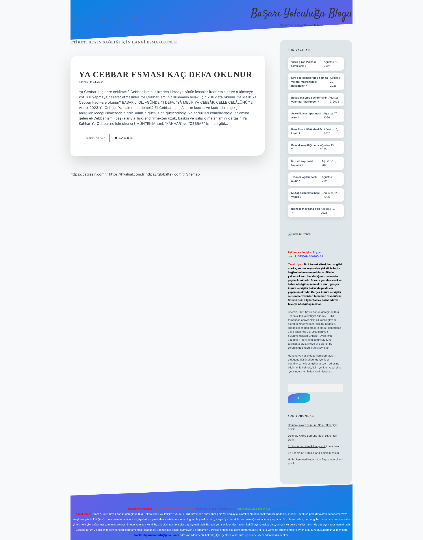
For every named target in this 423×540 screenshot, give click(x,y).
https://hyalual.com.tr (127, 174)
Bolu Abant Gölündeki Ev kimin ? (307, 131)
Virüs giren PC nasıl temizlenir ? (303, 63)
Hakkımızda (140, 19)
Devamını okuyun (96, 139)
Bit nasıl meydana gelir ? (305, 210)
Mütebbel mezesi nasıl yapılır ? (305, 194)
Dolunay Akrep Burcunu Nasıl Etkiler (310, 425)
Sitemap (193, 174)
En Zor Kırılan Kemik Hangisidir (307, 446)
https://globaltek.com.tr (165, 174)
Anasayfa (76, 19)
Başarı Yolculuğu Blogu (301, 14)
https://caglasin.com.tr (89, 174)
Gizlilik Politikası (98, 19)
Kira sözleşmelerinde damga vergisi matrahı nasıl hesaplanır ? (309, 81)
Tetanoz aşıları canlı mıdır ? (304, 179)
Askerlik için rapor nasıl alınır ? (306, 115)
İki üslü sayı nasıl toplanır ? (302, 163)
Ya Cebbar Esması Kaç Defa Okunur (165, 74)
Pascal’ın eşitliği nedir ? (305, 147)
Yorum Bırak (126, 138)
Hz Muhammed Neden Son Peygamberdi (313, 459)
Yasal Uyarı (120, 19)
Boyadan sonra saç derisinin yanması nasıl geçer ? (309, 99)
